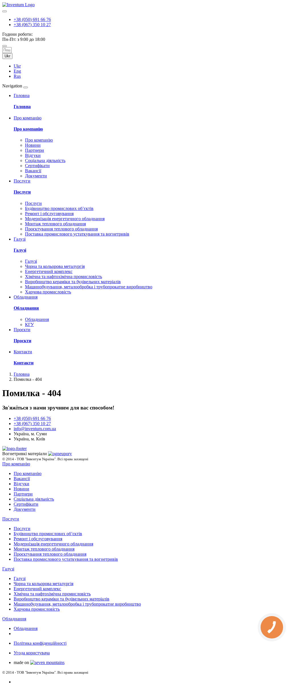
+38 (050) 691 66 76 (32, 19)
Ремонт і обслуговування (49, 213)
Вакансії (33, 170)
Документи (36, 175)
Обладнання (26, 308)
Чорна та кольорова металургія (55, 266)
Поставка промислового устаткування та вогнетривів (77, 234)
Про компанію (28, 129)
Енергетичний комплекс (48, 271)
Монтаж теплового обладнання (55, 223)
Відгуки (33, 155)
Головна (22, 106)
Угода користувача (32, 652)
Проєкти (22, 340)
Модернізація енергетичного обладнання (65, 218)
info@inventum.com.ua (35, 428)
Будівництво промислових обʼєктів (59, 208)
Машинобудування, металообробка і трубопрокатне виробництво (88, 286)
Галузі (20, 250)
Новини (33, 145)
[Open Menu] (25, 87)
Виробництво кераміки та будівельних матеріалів (73, 281)
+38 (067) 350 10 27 (32, 24)
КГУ (29, 324)
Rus (17, 76)
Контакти (24, 362)
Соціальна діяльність (45, 160)
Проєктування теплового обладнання (61, 228)
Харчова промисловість (48, 291)
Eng (17, 71)
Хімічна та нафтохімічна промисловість (63, 276)
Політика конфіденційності (40, 643)
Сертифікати (37, 165)
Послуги (22, 192)
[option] (151, 66)
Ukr (7, 56)
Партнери (34, 150)
